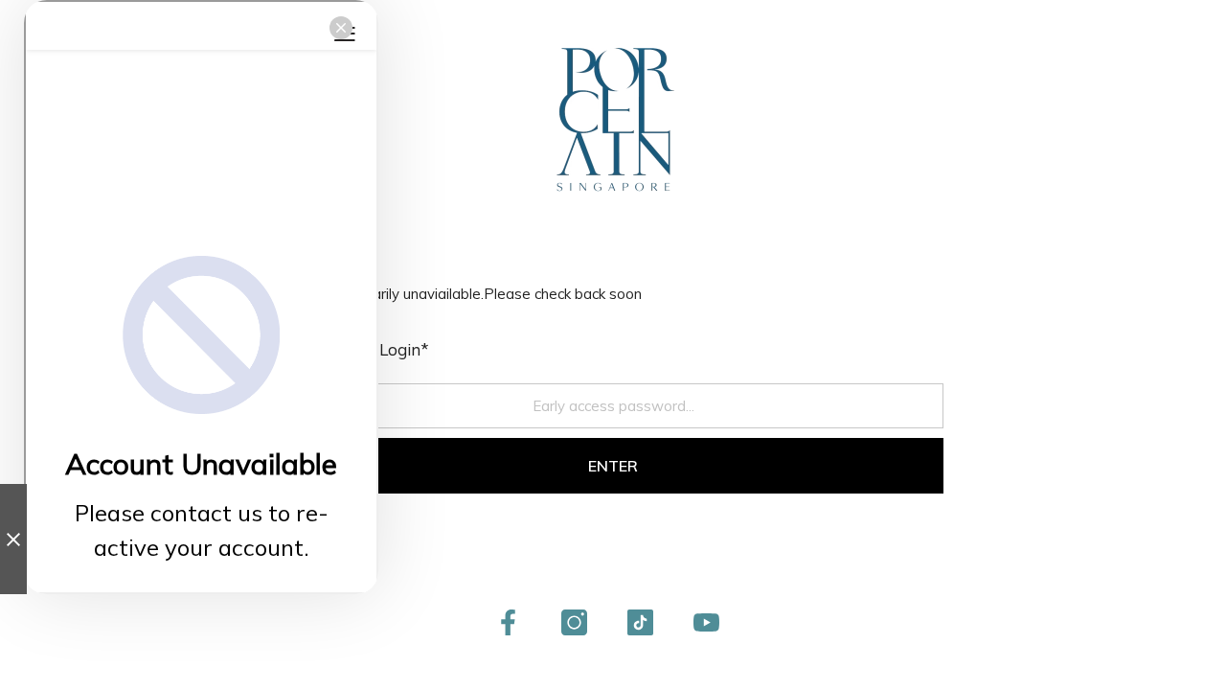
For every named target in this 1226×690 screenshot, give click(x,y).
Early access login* (356, 349)
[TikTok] (640, 622)
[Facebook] (508, 622)
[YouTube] (706, 622)
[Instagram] (574, 622)
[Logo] (613, 120)
